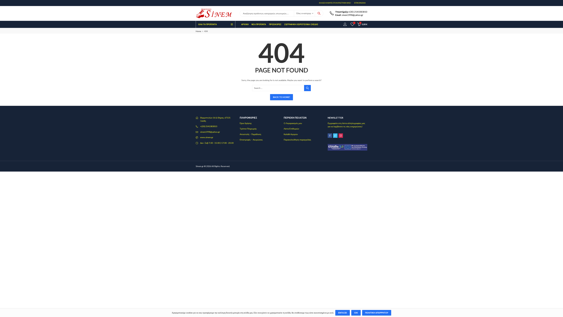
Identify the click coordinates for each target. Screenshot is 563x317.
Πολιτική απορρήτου (376, 312)
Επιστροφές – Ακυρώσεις (251, 139)
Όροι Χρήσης (246, 123)
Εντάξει (342, 312)
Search (319, 13)
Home (198, 31)
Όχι (356, 312)
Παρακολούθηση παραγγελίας (297, 139)
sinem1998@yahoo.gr (210, 132)
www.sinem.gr (206, 137)
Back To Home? (281, 97)
